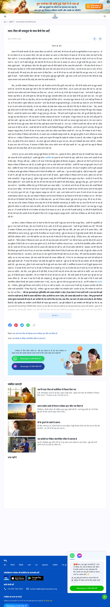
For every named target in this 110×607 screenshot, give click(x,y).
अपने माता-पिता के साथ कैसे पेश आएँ (25, 22)
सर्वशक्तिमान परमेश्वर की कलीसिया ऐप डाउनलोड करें (21, 573)
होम (5, 22)
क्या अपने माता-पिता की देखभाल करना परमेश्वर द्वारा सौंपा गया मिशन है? (35, 333)
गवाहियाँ (11, 22)
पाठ (36, 565)
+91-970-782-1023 (15, 589)
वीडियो (21, 565)
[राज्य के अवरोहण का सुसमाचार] (55, 16)
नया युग (64, 565)
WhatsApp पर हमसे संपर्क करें (87, 588)
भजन (29, 565)
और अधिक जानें (48, 601)
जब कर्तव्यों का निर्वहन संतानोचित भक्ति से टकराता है (28, 338)
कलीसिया (48, 157)
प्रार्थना (99, 282)
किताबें (13, 565)
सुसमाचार (45, 565)
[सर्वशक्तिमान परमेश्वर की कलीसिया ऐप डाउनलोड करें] (6, 578)
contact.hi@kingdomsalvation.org (43, 589)
